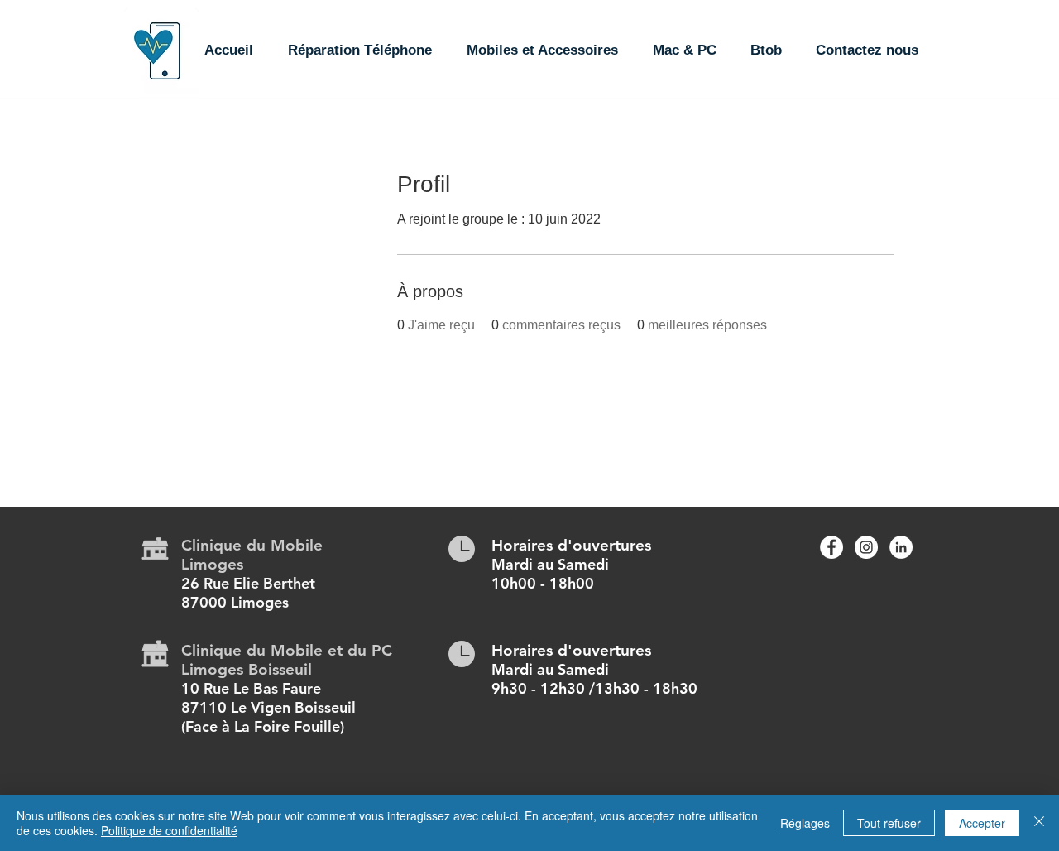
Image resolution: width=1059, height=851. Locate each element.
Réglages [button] (805, 823)
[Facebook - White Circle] (831, 547)
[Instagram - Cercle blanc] (866, 547)
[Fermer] (1039, 823)
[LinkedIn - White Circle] (901, 547)
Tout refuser (889, 823)
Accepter (982, 823)
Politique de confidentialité (169, 830)
